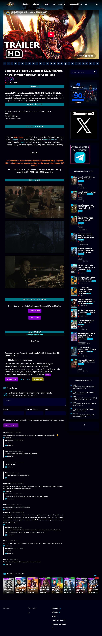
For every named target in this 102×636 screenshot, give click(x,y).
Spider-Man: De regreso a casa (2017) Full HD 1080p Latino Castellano (85, 398)
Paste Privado (34, 311)
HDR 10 (24, 371)
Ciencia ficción (43, 366)
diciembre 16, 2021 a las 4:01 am (17, 440)
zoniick (7, 440)
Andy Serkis (16, 363)
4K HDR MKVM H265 (31, 369)
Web (46, 409)
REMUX (40, 371)
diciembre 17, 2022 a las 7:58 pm (12, 540)
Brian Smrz (25, 363)
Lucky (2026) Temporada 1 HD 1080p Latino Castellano (84, 404)
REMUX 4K (48, 371)
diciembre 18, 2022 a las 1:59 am (17, 548)
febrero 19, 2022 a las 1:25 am (16, 527)
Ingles (34, 371)
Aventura (33, 366)
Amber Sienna (38, 374)
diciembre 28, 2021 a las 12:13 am (16, 451)
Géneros (36, 4)
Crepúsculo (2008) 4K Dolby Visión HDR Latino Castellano (84, 387)
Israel (5, 504)
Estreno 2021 (15, 371)
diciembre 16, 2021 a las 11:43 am (17, 483)
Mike (6, 473)
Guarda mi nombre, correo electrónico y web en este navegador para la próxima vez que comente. (34, 420)
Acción (27, 366)
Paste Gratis (34, 318)
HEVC (29, 371)
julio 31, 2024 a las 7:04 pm (12, 559)
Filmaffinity (34, 341)
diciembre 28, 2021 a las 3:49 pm (17, 462)
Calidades (25, 4)
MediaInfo (34, 152)
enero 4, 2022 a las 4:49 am (14, 473)
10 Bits (12, 369)
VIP (86, 4)
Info (29, 613)
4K (22, 369)
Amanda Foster (27, 374)
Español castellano (46, 369)
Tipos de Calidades (75, 4)
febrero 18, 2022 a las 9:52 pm (18, 512)
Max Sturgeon (47, 363)
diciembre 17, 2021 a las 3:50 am (17, 494)
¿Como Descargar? (59, 4)
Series (46, 4)
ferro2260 (6, 483)
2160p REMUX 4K (17, 366)
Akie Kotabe (16, 374)
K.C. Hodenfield (36, 363)
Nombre (6, 409)
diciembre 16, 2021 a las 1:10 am (14, 432)
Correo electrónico (32, 409)
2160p (17, 369)
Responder (8, 437)
